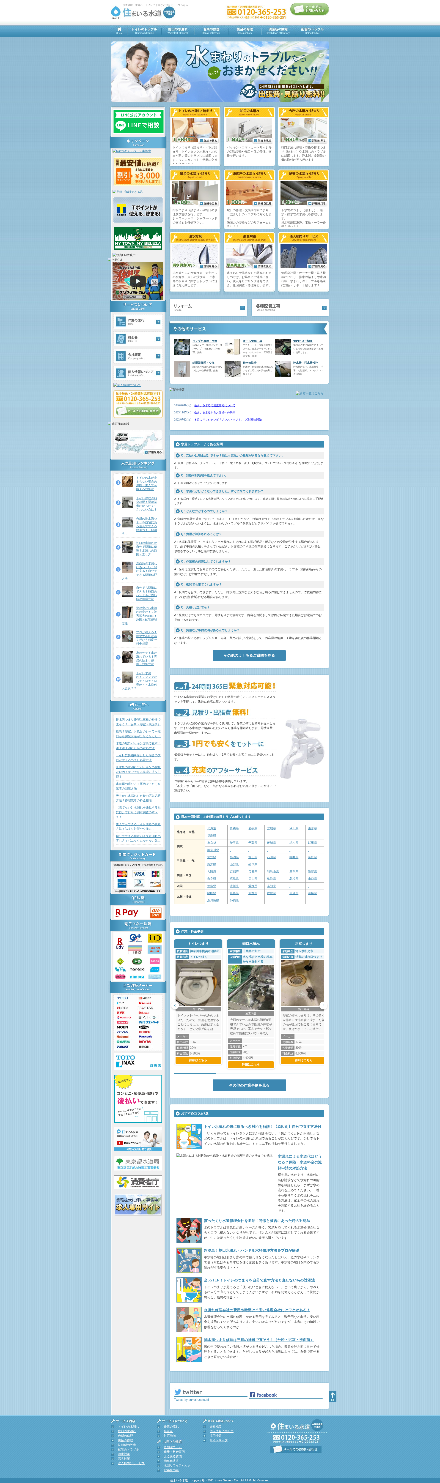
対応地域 (170, 1435)
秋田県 (293, 828)
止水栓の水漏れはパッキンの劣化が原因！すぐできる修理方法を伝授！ (138, 771)
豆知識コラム (173, 1447)
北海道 (211, 828)
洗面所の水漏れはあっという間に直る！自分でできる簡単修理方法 (139, 571)
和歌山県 (273, 871)
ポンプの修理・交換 (204, 341)
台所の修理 (125, 1435)
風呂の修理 (125, 1440)
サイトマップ (219, 1440)
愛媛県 (252, 886)
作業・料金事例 (174, 1451)
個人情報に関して (222, 1431)
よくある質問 (173, 1456)
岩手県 (252, 828)
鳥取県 (271, 878)
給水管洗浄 (250, 362)
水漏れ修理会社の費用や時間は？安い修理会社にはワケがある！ (257, 1310)
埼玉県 (234, 842)
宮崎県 (312, 893)
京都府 (234, 871)
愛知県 (211, 857)
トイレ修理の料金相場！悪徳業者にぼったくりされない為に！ (146, 504)
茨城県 (271, 842)
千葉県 (252, 842)
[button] (175, 1005)
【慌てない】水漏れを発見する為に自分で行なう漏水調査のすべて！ (138, 812)
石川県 (271, 857)
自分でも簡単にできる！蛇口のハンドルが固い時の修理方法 (146, 593)
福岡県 (211, 893)
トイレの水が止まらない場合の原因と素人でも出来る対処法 (146, 483)
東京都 (211, 842)
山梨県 (234, 864)
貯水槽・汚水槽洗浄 (305, 362)
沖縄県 (234, 900)
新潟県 (211, 864)
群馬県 (312, 842)
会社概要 (216, 1426)
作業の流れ (171, 1426)
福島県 (211, 835)
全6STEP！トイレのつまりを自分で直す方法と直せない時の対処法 (259, 1280)
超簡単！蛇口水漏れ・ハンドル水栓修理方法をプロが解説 (251, 1250)
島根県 (293, 878)
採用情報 (216, 1435)
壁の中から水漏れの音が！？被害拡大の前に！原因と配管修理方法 (139, 615)
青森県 (234, 828)
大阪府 (211, 871)
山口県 (312, 878)
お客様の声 (171, 1470)
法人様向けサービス (131, 1463)
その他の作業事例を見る (249, 1085)
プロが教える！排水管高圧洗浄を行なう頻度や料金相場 (146, 638)
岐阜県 (252, 864)
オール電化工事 (252, 341)
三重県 (293, 871)
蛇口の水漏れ (127, 1431)
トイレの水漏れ (128, 1426)
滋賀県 (312, 871)
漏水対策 (124, 1454)
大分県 (293, 893)
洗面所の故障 (127, 1445)
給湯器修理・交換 (203, 362)
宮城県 (271, 828)
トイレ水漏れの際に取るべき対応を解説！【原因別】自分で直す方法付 (262, 1126)
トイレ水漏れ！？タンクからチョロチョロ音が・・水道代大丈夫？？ (139, 681)
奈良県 (211, 878)
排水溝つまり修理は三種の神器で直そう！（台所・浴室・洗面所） (259, 1340)
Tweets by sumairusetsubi (191, 1399)
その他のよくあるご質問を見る (249, 655)
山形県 (312, 828)
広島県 (234, 878)
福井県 (293, 857)
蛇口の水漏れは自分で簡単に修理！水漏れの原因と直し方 (146, 548)
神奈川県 (213, 850)
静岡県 (234, 857)
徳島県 (211, 886)
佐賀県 (271, 893)
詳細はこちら (198, 1060)
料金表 (168, 1431)
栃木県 (293, 842)
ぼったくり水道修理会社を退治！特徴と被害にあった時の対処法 (257, 1221)
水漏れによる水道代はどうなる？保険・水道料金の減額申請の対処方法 (300, 1162)
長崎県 (234, 893)
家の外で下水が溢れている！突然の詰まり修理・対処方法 (146, 658)
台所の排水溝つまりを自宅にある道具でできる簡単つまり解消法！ (139, 526)
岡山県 (252, 878)
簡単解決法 (171, 1461)
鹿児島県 (213, 900)
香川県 (234, 886)
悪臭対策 (124, 1458)
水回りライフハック (177, 1465)
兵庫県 (252, 871)
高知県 (271, 886)
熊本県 (252, 893)
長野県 (312, 857)
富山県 (252, 857)
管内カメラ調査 (303, 341)
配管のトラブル (128, 1449)
